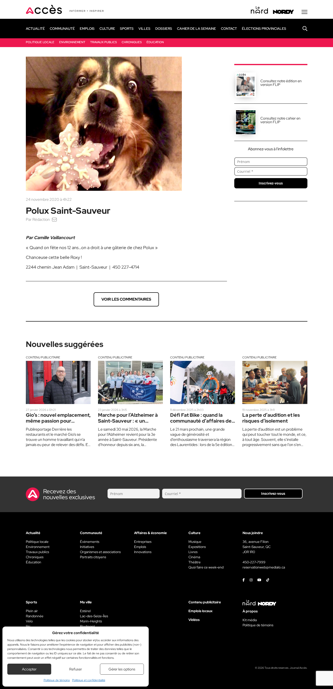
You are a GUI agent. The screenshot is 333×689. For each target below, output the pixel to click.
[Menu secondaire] (304, 12)
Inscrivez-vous (271, 183)
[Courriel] (54, 219)
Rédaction (41, 219)
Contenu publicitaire (43, 357)
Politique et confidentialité (88, 680)
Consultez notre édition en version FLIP (281, 83)
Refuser (75, 669)
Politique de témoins (57, 680)
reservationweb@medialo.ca (264, 567)
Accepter (29, 669)
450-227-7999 (254, 562)
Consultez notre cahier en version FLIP (280, 120)
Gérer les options (121, 669)
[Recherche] (301, 28)
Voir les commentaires (126, 299)
